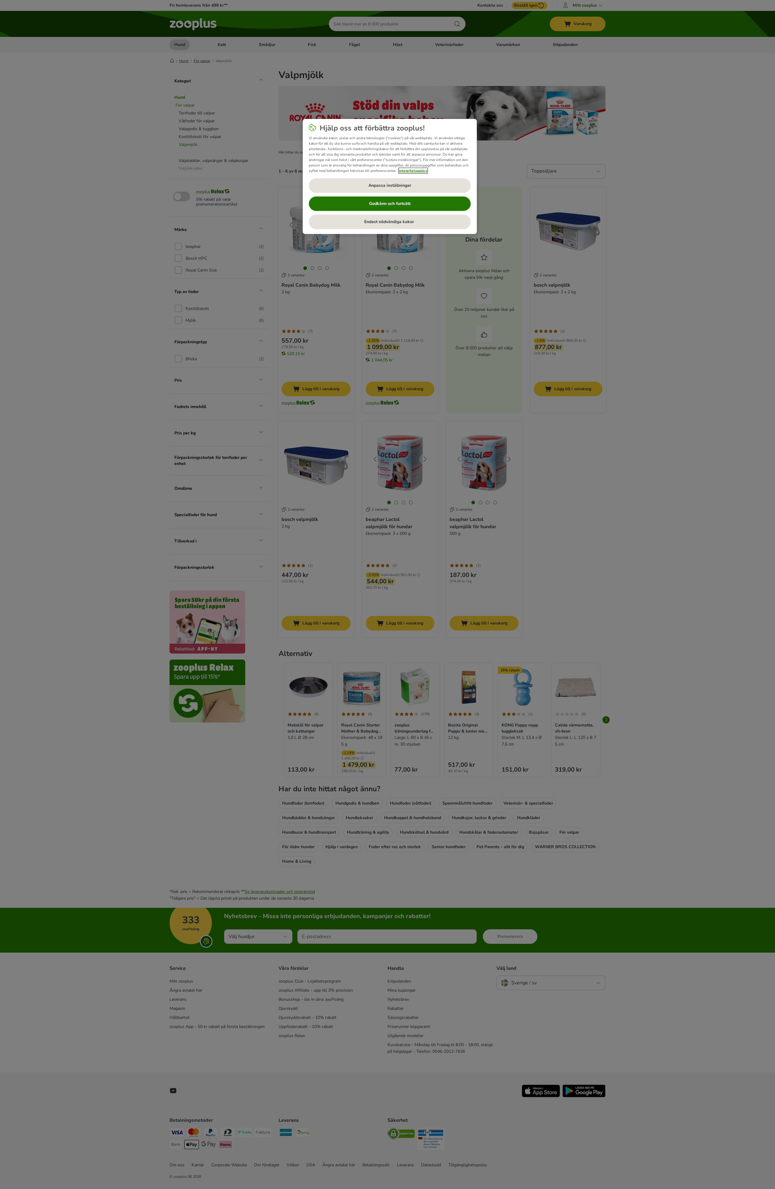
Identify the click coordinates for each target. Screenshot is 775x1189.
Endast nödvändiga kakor (389, 222)
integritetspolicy (413, 170)
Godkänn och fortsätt (390, 203)
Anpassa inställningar (389, 185)
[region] (390, 176)
